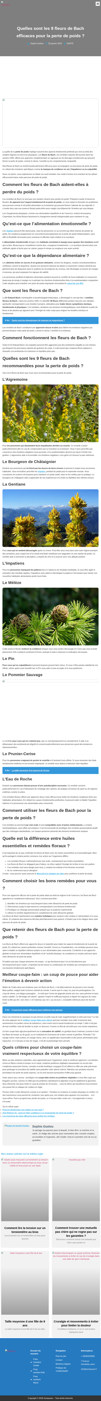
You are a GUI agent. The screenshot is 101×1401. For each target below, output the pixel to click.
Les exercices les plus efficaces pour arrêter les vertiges (28, 1116)
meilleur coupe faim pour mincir (37, 1020)
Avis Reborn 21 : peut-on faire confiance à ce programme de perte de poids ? (38, 1113)
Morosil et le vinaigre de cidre (50, 874)
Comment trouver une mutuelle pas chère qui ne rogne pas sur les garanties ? (76, 1231)
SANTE (70, 43)
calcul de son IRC (75, 283)
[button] (98, 4)
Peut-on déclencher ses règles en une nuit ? (23, 1110)
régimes (10, 231)
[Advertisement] (50, 74)
